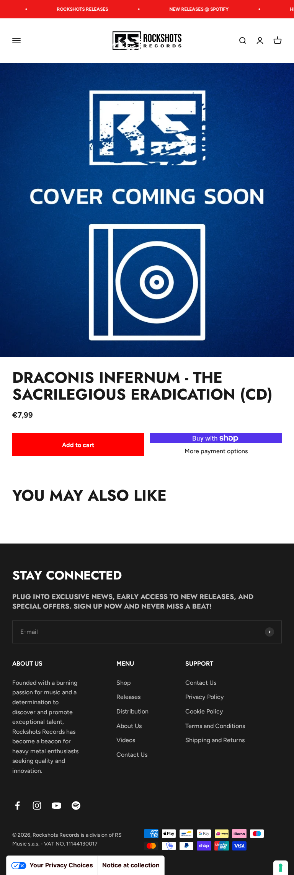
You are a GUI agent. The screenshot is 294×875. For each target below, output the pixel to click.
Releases (128, 696)
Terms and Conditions (215, 726)
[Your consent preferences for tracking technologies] (280, 867)
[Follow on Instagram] (37, 805)
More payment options (216, 451)
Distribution (132, 711)
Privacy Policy (204, 696)
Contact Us (131, 754)
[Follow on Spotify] (76, 805)
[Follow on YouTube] (56, 805)
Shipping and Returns (215, 740)
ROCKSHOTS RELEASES (76, 9)
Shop (123, 682)
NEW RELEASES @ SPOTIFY (193, 9)
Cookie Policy (204, 711)
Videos (125, 740)
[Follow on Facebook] (17, 805)
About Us (129, 726)
